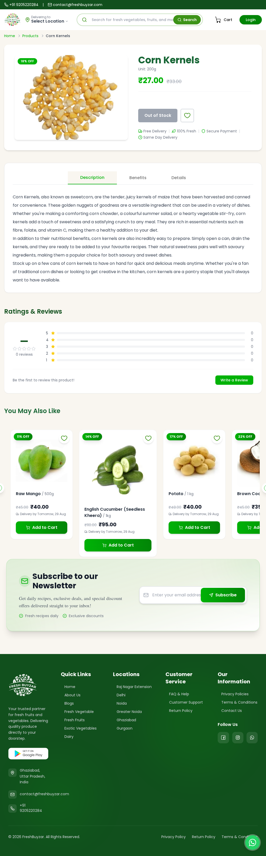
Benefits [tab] (138, 178)
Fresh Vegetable (79, 711)
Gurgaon (124, 728)
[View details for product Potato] (194, 461)
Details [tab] (178, 178)
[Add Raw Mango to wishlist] (64, 438)
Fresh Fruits (74, 720)
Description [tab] (92, 177)
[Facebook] (223, 737)
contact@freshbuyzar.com (77, 4)
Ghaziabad (126, 720)
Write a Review (234, 380)
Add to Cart (44, 527)
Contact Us (231, 710)
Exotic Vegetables (80, 728)
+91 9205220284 (23, 4)
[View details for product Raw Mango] (41, 461)
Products (30, 35)
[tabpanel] (133, 235)
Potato (176, 494)
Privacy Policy (173, 836)
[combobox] (140, 20)
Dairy (69, 736)
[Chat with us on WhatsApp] (252, 842)
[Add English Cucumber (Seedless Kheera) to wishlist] (148, 438)
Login (251, 19)
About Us (72, 695)
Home (9, 35)
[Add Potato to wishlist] (217, 438)
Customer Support (186, 702)
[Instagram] (237, 737)
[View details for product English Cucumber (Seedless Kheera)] (117, 468)
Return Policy (180, 710)
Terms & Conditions (239, 702)
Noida (122, 703)
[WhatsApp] (252, 737)
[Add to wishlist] (187, 115)
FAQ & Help (179, 694)
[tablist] (133, 178)
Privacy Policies (235, 694)
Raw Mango (28, 494)
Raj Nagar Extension (134, 686)
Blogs (69, 703)
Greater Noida (129, 711)
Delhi (121, 695)
